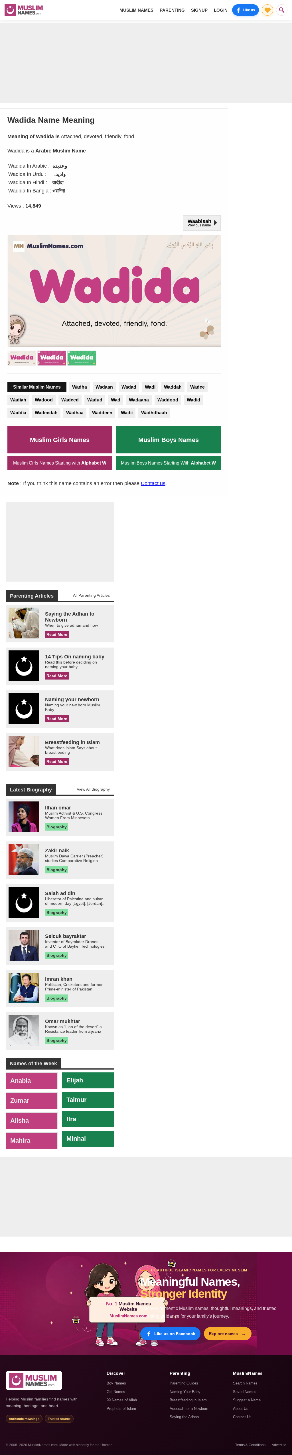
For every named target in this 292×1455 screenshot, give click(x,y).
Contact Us (242, 1417)
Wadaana (139, 399)
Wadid (193, 399)
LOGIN (221, 10)
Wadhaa (75, 412)
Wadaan (104, 387)
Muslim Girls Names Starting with (59, 463)
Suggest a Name (247, 1400)
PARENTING (172, 10)
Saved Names (244, 1392)
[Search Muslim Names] (281, 10)
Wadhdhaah (154, 412)
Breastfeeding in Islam (188, 1400)
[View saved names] (267, 10)
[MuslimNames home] (34, 1380)
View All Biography (93, 789)
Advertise (279, 1445)
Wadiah (18, 399)
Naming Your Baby (185, 1392)
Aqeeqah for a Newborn (189, 1408)
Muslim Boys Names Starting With (168, 463)
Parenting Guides (184, 1383)
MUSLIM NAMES (136, 10)
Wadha (79, 387)
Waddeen (102, 412)
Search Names (245, 1383)
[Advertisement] (146, 63)
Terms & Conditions (250, 1445)
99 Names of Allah (122, 1400)
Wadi (150, 387)
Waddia (18, 412)
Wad (115, 399)
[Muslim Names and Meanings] (24, 10)
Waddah (173, 387)
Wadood (44, 399)
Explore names (227, 1334)
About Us (240, 1408)
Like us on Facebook (174, 1333)
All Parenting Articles (91, 595)
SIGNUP (199, 10)
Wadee (197, 387)
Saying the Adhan (184, 1417)
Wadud (94, 399)
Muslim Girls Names (60, 439)
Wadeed (70, 399)
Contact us (153, 483)
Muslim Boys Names (168, 439)
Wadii (127, 412)
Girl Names (116, 1392)
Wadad (128, 387)
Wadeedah (46, 412)
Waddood (167, 399)
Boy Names (116, 1383)
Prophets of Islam (121, 1408)
